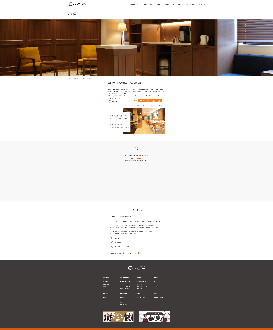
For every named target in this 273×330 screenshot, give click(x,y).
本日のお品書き (123, 304)
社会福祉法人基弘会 (158, 297)
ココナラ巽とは (134, 4)
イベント (122, 300)
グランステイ (140, 284)
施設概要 (105, 286)
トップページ (70, 78)
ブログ (121, 302)
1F (154, 281)
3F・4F (156, 286)
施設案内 (167, 4)
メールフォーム (132, 253)
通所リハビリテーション (142, 281)
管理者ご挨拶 (106, 284)
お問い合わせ (201, 4)
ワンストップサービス (125, 281)
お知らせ (122, 297)
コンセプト (105, 281)
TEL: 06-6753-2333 (116, 253)
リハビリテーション (124, 284)
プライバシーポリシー (142, 297)
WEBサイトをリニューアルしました (85, 78)
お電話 (104, 297)
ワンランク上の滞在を (125, 286)
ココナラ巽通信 (123, 293)
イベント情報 (190, 4)
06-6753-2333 (138, 158)
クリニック (139, 288)
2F (154, 284)
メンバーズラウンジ (178, 4)
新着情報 (76, 78)
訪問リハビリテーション (142, 286)
